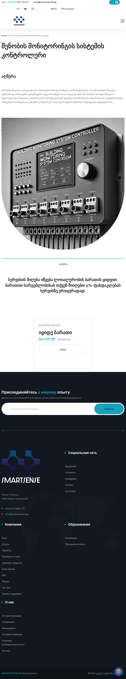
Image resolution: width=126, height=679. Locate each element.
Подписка (109, 408)
